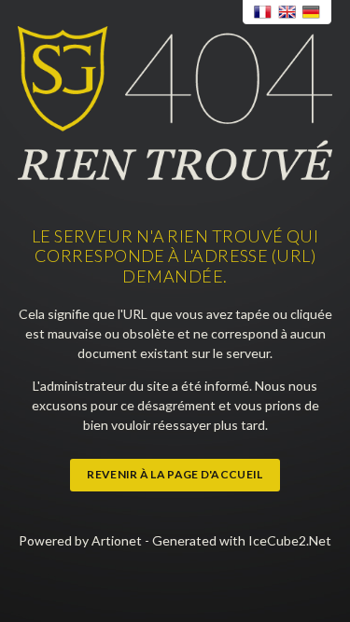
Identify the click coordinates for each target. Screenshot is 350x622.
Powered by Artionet (80, 540)
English (287, 13)
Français (263, 13)
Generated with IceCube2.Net (241, 540)
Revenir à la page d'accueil (174, 474)
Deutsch (311, 13)
